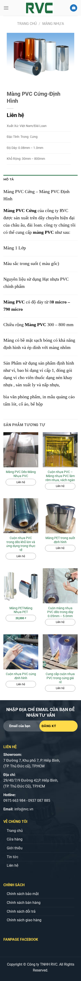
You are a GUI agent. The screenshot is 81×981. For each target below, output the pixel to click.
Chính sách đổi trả (21, 911)
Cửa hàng (14, 839)
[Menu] (6, 7)
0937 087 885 (39, 800)
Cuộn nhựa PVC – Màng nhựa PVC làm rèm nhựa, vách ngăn (60, 476)
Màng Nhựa (53, 23)
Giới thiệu (14, 848)
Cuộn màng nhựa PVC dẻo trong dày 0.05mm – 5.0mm (60, 612)
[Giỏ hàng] (73, 8)
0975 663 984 (14, 800)
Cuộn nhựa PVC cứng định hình (21, 676)
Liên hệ (12, 865)
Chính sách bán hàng (23, 902)
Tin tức (12, 857)
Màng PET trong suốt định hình (60, 540)
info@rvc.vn (23, 809)
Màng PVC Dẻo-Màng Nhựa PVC (21, 474)
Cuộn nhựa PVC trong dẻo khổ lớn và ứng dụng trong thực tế (20, 544)
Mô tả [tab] (8, 179)
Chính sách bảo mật (23, 894)
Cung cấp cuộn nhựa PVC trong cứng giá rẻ (60, 678)
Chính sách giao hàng (24, 920)
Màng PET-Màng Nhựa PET (20, 610)
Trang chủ (27, 23)
